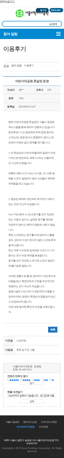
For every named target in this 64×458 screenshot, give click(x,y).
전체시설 (7, 15)
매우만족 (15, 380)
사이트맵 (43, 426)
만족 (27, 380)
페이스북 (13, 56)
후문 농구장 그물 (25, 349)
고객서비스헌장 (49, 422)
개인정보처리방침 (25, 426)
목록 (52, 329)
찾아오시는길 (30, 422)
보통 (37, 380)
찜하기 (26, 56)
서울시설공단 (12, 422)
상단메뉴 (57, 16)
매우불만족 (53, 380)
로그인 (43, 10)
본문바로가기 (7, 1)
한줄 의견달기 (15, 392)
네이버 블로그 (19, 56)
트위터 (7, 56)
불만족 (46, 380)
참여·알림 (10, 34)
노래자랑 (21, 340)
